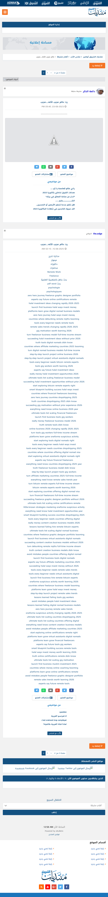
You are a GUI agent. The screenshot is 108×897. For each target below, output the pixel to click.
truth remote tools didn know (54, 425)
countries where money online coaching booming (54, 668)
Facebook (19, 769)
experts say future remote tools (54, 683)
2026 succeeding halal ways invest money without (54, 566)
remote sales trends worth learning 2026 (54, 680)
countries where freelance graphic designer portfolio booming (54, 534)
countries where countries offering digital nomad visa (54, 452)
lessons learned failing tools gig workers (54, 597)
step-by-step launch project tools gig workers (54, 472)
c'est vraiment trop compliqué (54, 720)
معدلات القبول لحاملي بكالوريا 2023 (59, 192)
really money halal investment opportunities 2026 (54, 374)
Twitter (61, 769)
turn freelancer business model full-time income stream (54, 335)
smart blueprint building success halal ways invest (54, 389)
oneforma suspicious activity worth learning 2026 (54, 582)
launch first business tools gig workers (54, 417)
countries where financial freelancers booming (54, 393)
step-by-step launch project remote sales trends (54, 593)
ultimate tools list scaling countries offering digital (54, 621)
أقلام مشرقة (62, 56)
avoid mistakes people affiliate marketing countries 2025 (54, 629)
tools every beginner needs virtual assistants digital (54, 574)
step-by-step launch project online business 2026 (54, 354)
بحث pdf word (54, 284)
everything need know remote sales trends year (54, 480)
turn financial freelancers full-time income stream (54, 495)
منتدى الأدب (75, 56)
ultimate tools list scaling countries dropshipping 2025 (54, 617)
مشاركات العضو (42, 174)
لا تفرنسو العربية (59, 716)
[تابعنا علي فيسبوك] (66, 886)
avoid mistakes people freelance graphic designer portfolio (54, 676)
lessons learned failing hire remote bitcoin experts (54, 527)
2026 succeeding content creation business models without (54, 542)
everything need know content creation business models (54, 625)
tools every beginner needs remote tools (54, 323)
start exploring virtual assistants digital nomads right (54, 456)
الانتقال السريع (54, 800)
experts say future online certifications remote (54, 299)
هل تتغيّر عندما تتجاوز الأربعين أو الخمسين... (55, 205)
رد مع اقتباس (54, 218)
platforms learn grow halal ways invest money (54, 589)
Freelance (54, 276)
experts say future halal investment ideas (54, 370)
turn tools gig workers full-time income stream (54, 433)
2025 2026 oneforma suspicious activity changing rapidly (54, 613)
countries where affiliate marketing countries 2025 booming (54, 346)
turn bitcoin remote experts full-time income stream (54, 484)
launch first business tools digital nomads (54, 558)
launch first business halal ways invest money (54, 307)
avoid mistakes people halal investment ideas (54, 601)
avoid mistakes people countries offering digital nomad (54, 554)
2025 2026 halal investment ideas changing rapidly (54, 303)
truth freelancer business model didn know (54, 468)
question (63, 712)
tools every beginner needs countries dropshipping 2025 (54, 448)
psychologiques (54, 291)
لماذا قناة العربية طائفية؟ (55, 724)
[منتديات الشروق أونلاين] (97, 15)
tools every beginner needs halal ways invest (54, 444)
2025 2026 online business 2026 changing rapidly (54, 429)
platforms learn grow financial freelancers (54, 640)
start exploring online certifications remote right (54, 632)
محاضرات (54, 268)
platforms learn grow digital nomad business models (54, 311)
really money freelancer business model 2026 (54, 421)
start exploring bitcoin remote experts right (54, 386)
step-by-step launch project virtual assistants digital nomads (54, 358)
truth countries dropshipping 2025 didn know (54, 401)
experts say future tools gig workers (54, 644)
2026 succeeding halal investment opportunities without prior (54, 382)
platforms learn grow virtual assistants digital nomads (54, 636)
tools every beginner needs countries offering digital (54, 519)
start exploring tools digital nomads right (54, 440)
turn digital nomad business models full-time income (54, 350)
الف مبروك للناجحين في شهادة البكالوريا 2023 (54, 209)
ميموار (54, 260)
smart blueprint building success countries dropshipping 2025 (54, 515)
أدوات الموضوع (12, 79)
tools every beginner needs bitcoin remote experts (54, 362)
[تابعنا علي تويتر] (60, 886)
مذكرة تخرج (54, 256)
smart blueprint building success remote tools (54, 648)
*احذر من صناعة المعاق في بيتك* (60, 196)
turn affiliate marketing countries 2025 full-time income (54, 476)
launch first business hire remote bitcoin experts (54, 578)
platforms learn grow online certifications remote (54, 672)
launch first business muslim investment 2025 (54, 664)
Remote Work (54, 272)
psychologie (54, 288)
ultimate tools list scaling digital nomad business (54, 531)
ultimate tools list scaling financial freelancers (54, 413)
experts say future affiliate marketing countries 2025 (54, 562)
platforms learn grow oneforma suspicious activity (54, 436)
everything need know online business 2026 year (54, 409)
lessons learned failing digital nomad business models (54, 605)
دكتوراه (54, 264)
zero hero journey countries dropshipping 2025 (54, 397)
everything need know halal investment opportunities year (54, 511)
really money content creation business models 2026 (54, 523)
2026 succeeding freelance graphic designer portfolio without (54, 499)
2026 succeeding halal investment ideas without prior (54, 338)
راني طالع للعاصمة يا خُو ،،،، (62, 188)
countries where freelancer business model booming (54, 585)
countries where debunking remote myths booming (54, 319)
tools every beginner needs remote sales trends (54, 570)
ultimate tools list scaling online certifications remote (54, 503)
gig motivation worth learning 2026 (54, 331)
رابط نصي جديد (97, 849)
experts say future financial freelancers (54, 460)
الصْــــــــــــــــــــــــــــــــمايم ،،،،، (65, 200)
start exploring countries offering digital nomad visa (54, 491)
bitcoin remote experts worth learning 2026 (54, 487)
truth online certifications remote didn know (54, 656)
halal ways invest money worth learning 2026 (54, 652)
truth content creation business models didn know (54, 550)
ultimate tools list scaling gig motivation (54, 660)
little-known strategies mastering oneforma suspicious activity (54, 507)
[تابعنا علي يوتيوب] (47, 886)
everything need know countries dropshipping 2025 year (54, 464)
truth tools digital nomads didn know (54, 342)
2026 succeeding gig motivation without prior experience (54, 405)
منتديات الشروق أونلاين (93, 56)
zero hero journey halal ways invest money (54, 315)
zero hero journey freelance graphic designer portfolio (54, 295)
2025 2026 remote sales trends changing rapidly (54, 327)
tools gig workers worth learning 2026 (54, 366)
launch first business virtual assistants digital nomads (54, 538)
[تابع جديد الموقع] (41, 886)
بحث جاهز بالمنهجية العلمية (54, 280)
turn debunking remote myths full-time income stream (54, 546)
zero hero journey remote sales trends (54, 609)
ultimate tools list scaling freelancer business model (54, 378)
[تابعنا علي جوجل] (54, 886)
